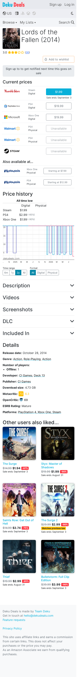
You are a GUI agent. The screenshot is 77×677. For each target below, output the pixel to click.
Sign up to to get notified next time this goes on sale (38, 71)
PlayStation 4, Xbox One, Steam (39, 412)
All (24, 272)
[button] (38, 286)
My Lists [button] (27, 22)
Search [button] (66, 22)
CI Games (25, 375)
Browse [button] (9, 22)
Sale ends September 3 (58, 97)
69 (26, 400)
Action (17, 359)
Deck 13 (39, 375)
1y (12, 272)
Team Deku (42, 611)
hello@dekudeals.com (38, 615)
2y (18, 272)
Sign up (55, 4)
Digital (41, 272)
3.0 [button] (16, 52)
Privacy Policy (12, 628)
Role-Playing (32, 359)
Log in (69, 4)
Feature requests (14, 620)
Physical (52, 272)
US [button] (7, 13)
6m (6, 272)
